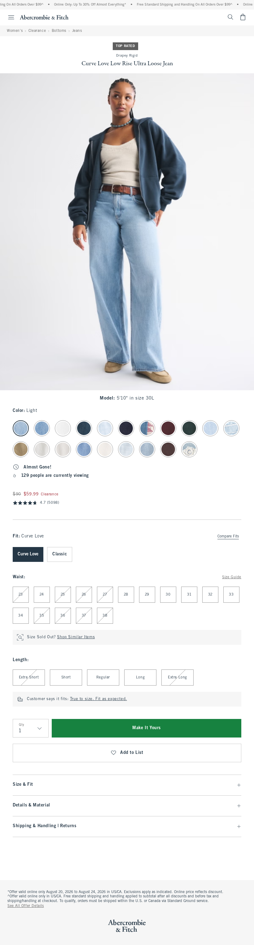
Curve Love (28, 554)
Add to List (131, 753)
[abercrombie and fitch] (44, 17)
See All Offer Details (25, 906)
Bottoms (59, 31)
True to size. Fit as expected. (98, 699)
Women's (15, 31)
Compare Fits (228, 536)
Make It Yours (146, 728)
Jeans (77, 31)
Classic (59, 554)
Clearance (37, 31)
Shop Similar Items (76, 637)
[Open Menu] (8, 17)
